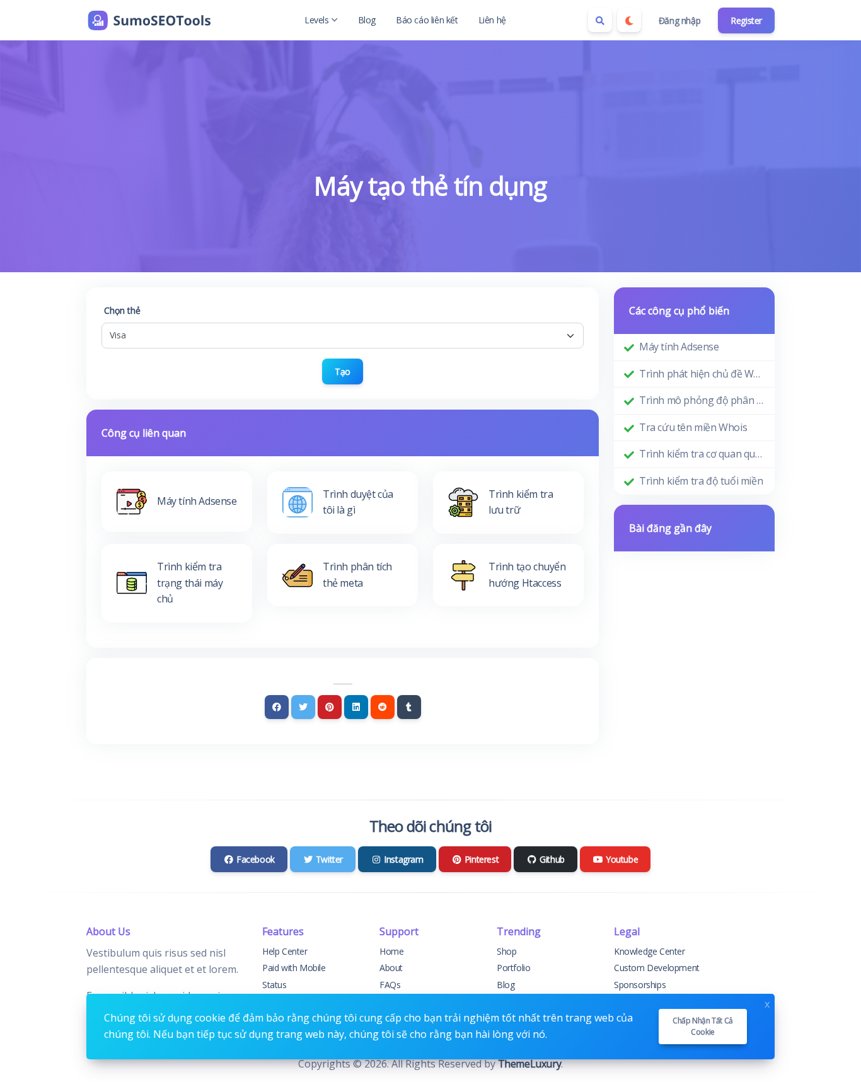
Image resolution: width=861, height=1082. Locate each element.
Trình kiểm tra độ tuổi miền (701, 481)
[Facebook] (277, 707)
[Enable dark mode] (629, 20)
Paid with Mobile (294, 968)
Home (391, 951)
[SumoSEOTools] (149, 20)
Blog (367, 20)
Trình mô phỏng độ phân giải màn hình (702, 400)
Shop (506, 951)
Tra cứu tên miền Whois (693, 427)
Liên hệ (492, 20)
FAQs (389, 985)
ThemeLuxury (530, 1064)
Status (274, 985)
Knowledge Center (649, 951)
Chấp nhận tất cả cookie (703, 1026)
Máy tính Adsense (679, 347)
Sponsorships (640, 985)
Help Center (285, 951)
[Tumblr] (409, 707)
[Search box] (600, 20)
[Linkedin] (356, 707)
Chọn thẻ (122, 310)
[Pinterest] (330, 707)
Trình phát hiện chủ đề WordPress (702, 374)
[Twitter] (303, 707)
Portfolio (513, 968)
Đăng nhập (679, 20)
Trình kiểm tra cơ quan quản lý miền (702, 454)
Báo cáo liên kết (427, 20)
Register (746, 20)
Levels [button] (316, 20)
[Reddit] (383, 707)
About (391, 968)
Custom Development (657, 968)
